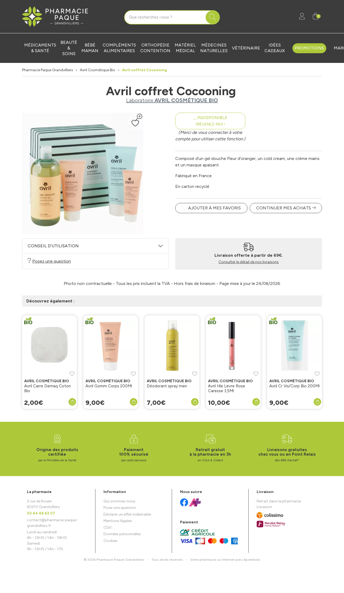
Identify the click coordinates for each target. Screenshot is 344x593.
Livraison (264, 507)
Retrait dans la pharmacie (279, 501)
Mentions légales (117, 521)
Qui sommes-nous (119, 501)
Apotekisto (225, 560)
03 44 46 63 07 (41, 513)
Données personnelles (122, 534)
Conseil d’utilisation (53, 245)
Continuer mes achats (284, 207)
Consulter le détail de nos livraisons (248, 262)
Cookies (110, 540)
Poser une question (119, 507)
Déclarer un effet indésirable (127, 514)
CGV (107, 527)
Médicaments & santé (40, 47)
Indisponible (211, 121)
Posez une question (51, 261)
